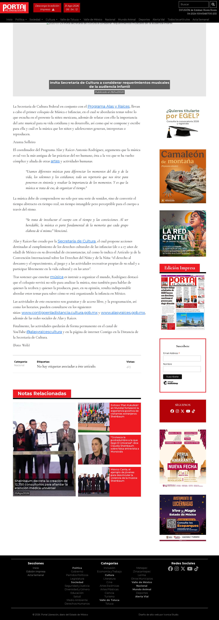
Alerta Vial (142, 596)
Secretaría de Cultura (77, 241)
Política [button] (20, 19)
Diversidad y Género (77, 589)
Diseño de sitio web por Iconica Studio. (159, 614)
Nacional (19, 365)
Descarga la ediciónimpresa (47, 7)
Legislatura (77, 578)
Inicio (9, 19)
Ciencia (109, 593)
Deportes (142, 593)
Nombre (167, 364)
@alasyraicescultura (44, 331)
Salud (77, 596)
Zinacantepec (142, 571)
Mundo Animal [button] (127, 19)
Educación (77, 593)
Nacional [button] (110, 19)
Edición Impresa (35, 571)
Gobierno (77, 571)
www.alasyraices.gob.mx (123, 312)
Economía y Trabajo (109, 571)
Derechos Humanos (77, 603)
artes (55, 161)
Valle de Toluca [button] (69, 19)
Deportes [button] (144, 19)
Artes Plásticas (109, 589)
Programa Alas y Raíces (109, 106)
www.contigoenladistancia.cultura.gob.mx (60, 312)
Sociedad (77, 582)
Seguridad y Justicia (77, 585)
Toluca (109, 603)
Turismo (109, 596)
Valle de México (142, 582)
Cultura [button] (51, 19)
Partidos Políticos (77, 575)
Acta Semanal (201, 19)
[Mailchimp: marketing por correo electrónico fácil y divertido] (170, 384)
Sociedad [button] (35, 19)
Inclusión (109, 568)
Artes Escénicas (109, 585)
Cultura (109, 575)
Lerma (142, 575)
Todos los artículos (179, 19)
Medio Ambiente (77, 600)
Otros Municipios (142, 578)
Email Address (171, 353)
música (56, 277)
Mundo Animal (142, 589)
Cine (109, 582)
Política (77, 568)
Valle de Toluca (109, 600)
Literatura (109, 578)
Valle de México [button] (93, 19)
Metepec (141, 568)
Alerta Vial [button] (159, 19)
